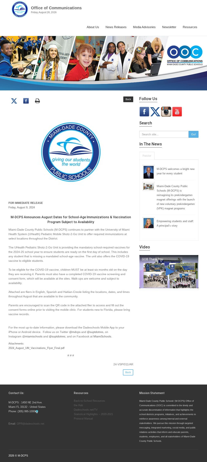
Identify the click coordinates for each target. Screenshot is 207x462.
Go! (193, 134)
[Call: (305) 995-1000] (36, 411)
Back (128, 99)
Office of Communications (56, 8)
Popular (147, 155)
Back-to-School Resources (89, 400)
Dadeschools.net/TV (86, 409)
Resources (190, 27)
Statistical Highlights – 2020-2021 (93, 414)
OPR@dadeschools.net (30, 423)
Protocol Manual (83, 418)
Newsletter (169, 27)
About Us (93, 27)
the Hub (78, 405)
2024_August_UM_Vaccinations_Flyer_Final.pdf (36, 348)
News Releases (116, 27)
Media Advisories (144, 27)
